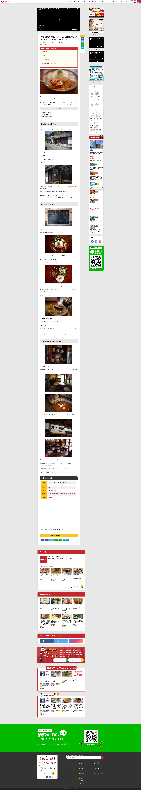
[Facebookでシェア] (44, 540)
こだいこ (91, 96)
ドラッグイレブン (93, 107)
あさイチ (98, 92)
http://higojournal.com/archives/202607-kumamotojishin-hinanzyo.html (53, 52)
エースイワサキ (92, 103)
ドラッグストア (92, 109)
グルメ (41, 44)
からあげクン (97, 94)
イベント (44, 710)
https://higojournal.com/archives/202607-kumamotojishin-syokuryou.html (54, 56)
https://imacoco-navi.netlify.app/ (46, 64)
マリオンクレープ (93, 111)
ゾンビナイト (71, 186)
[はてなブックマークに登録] (66, 540)
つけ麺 (99, 96)
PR (40, 685)
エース (99, 100)
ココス (98, 103)
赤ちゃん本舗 (92, 129)
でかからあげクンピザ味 (94, 98)
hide (60, 108)
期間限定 (91, 122)
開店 (100, 129)
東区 (95, 122)
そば (95, 96)
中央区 (91, 118)
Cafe (43, 44)
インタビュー (43, 685)
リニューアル (97, 114)
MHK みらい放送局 (96, 63)
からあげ (91, 94)
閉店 (97, 129)
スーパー (91, 105)
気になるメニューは (45, 114)
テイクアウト (97, 105)
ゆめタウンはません (93, 100)
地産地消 (67, 710)
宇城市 (48, 44)
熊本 (97, 125)
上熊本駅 (97, 116)
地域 (45, 44)
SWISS (91, 92)
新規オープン (98, 120)
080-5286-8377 (51, 497)
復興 (94, 120)
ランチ (99, 111)
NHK (98, 89)
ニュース (77, 578)
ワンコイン (92, 116)
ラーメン (91, 114)
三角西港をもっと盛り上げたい (47, 116)
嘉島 (98, 118)
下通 (101, 116)
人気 (95, 118)
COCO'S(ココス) (93, 89)
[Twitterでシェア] (51, 540)
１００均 (94, 131)
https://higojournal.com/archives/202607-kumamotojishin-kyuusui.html (53, 60)
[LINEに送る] (58, 540)
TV (94, 92)
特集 (40, 686)
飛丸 (91, 131)
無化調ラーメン (92, 125)
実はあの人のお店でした (46, 112)
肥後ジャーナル (96, 127)
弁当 (91, 120)
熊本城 (91, 127)
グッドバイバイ (95, 49)
